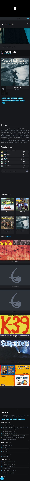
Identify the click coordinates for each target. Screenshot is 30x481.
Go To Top (14, 410)
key (12, 24)
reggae (4, 98)
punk (17, 100)
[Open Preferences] (2, 478)
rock (8, 98)
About (3, 419)
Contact (15, 419)
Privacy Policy (21, 419)
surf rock (22, 100)
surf (4, 102)
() (8, 425)
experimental (14, 98)
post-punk (5, 100)
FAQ (7, 419)
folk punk (20, 98)
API (11, 419)
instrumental (11, 100)
